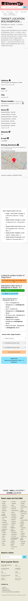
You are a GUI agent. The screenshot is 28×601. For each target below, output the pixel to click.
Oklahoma (22, 501)
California (4, 517)
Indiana (3, 541)
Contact (3, 587)
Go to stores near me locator (12, 290)
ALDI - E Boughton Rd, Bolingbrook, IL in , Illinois (15, 305)
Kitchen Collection (5, 576)
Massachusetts (14, 510)
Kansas (3, 545)
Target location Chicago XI (15, 222)
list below (17, 42)
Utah (21, 531)
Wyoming (22, 543)
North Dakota (12, 544)
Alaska (3, 503)
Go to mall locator (9, 293)
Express (3, 579)
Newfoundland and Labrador (14, 538)
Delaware (4, 527)
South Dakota (22, 525)
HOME (5, 490)
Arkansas (3, 510)
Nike (3, 573)
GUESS (17, 573)
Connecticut (4, 524)
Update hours (4, 127)
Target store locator (7, 45)
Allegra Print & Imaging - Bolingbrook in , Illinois (14, 321)
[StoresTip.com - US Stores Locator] (12, 3)
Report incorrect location (7, 84)
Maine (12, 505)
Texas (21, 529)
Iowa (2, 543)
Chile (3, 518)
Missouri (13, 519)
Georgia (3, 534)
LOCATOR (17, 490)
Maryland (13, 508)
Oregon (22, 505)
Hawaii (3, 536)
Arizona (3, 508)
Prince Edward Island (23, 511)
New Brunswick (12, 527)
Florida (3, 532)
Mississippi (13, 517)
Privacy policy (5, 588)
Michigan (13, 514)
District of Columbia (4, 530)
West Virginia (21, 539)
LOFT (17, 566)
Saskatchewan (23, 520)
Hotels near (14, 360)
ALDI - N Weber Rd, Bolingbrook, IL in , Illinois (15, 311)
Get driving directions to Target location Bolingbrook (13, 148)
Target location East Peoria (15, 228)
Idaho (3, 537)
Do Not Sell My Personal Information (10, 591)
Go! (25, 7)
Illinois (3, 539)
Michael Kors (18, 579)
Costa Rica (4, 526)
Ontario (22, 503)
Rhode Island (22, 518)
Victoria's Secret (5, 569)
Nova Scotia (13, 546)
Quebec (22, 515)
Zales (17, 576)
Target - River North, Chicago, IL (15, 215)
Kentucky (13, 501)
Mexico (12, 512)
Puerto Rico (23, 513)
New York (13, 536)
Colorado (4, 522)
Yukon (22, 545)
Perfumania (17, 569)
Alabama (3, 501)
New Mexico (13, 534)
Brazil (3, 512)
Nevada (12, 524)
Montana (13, 521)
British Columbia (3, 515)
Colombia (3, 520)
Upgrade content (5, 590)
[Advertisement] (14, 63)
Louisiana (13, 503)
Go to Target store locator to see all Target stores (14, 280)
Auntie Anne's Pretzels (6, 566)
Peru (21, 508)
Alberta (3, 505)
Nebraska (13, 523)
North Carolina (12, 541)
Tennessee (23, 527)
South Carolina (22, 522)
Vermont (22, 533)
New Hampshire (12, 530)
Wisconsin (23, 541)
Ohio (12, 548)
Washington (23, 536)
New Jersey (13, 532)
